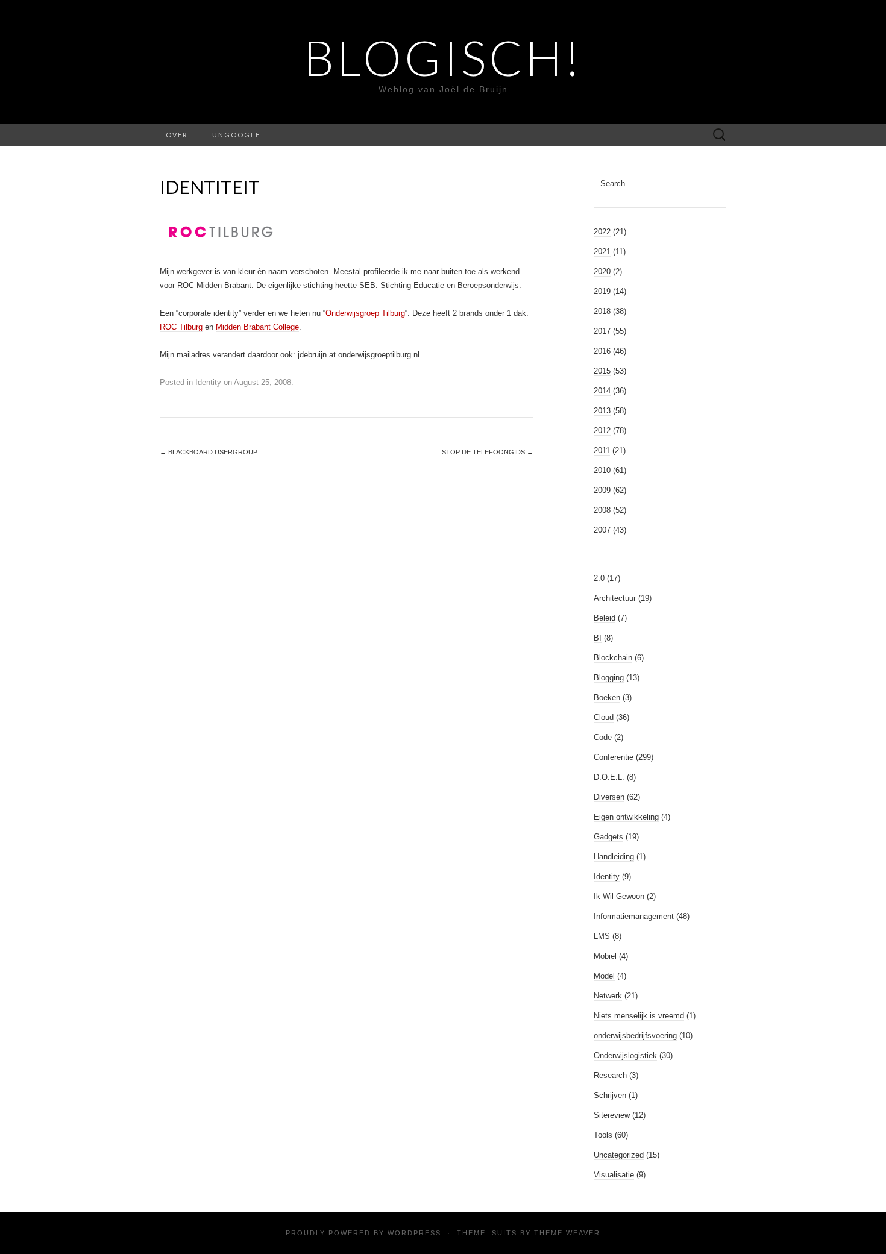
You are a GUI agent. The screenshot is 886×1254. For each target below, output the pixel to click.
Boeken (607, 697)
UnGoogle (236, 135)
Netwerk (608, 995)
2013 (602, 410)
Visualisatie (614, 1174)
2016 (602, 351)
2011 (602, 450)
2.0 (599, 578)
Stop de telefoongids (487, 452)
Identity (208, 382)
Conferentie (613, 757)
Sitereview (612, 1115)
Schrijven (610, 1095)
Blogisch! (443, 57)
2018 (602, 311)
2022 (602, 231)
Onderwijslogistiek (625, 1055)
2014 (602, 390)
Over (177, 135)
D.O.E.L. (609, 777)
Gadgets (608, 836)
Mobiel (605, 956)
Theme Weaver (567, 1233)
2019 (602, 291)
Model (604, 975)
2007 (602, 530)
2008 (602, 510)
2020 (602, 271)
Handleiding (614, 856)
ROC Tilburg (181, 326)
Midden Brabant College (257, 326)
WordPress (414, 1233)
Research (610, 1075)
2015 (602, 370)
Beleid (604, 617)
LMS (602, 936)
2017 (602, 331)
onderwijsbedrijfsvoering (635, 1035)
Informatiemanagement (634, 916)
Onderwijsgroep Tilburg (365, 313)
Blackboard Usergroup (208, 452)
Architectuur (615, 598)
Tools (603, 1135)
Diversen (609, 796)
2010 (602, 470)
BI (598, 637)
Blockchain (613, 657)
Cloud (604, 717)
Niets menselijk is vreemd (639, 1015)
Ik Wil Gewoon (619, 896)
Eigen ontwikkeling (626, 816)
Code (603, 737)
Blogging (609, 677)
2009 (602, 490)
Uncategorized (619, 1154)
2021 (602, 251)
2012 (602, 430)
